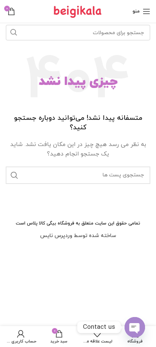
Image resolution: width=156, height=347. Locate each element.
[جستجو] (14, 33)
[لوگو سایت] (78, 10)
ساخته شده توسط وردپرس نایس (78, 235)
